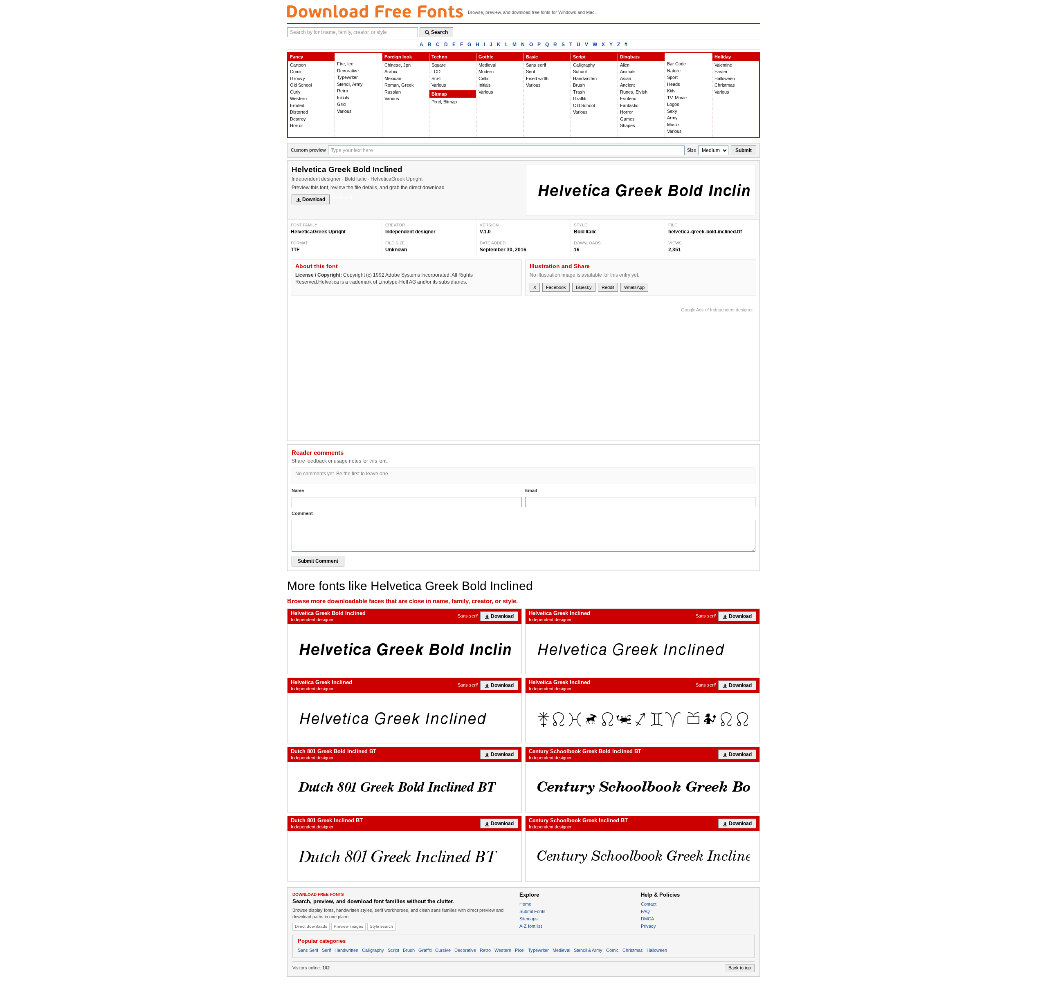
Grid (341, 104)
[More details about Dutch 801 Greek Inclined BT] (404, 856)
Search (439, 32)
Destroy (298, 118)
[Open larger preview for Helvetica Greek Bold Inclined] (640, 190)
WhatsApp (634, 287)
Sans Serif (308, 950)
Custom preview (308, 150)
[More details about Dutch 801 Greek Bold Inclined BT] (404, 787)
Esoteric (628, 98)
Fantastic (629, 105)
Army (672, 117)
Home (525, 904)
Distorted (299, 112)
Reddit (608, 287)
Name (298, 490)
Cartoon (298, 65)
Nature (674, 70)
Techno (439, 56)
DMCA (647, 918)
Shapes (627, 125)
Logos (673, 104)
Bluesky (584, 287)
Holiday (722, 56)
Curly (295, 92)
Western (298, 98)
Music (673, 124)
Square (438, 65)
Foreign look (398, 56)
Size (691, 150)
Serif (530, 71)
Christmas (724, 85)
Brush (579, 85)
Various (344, 111)
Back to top (739, 967)
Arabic (390, 71)
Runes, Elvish (633, 92)
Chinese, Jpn (397, 65)
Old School (301, 85)
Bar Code (676, 63)
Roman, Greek (399, 85)
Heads (673, 84)
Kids (671, 90)
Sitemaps (528, 918)
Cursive (443, 950)
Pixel (519, 950)
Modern (486, 71)
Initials (343, 97)
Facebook (556, 287)
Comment (302, 513)
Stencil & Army (588, 950)
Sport (672, 77)
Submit (743, 150)
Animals (628, 71)
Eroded (297, 105)
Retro (342, 90)
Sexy (672, 111)
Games (627, 118)
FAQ (645, 911)
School (579, 71)
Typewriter (347, 77)
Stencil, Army (350, 84)
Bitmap (439, 94)
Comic (296, 71)
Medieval (487, 65)
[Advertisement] (604, 372)
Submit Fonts (532, 911)
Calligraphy (584, 65)
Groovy (297, 78)
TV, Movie (677, 97)
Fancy (296, 56)
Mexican (392, 78)
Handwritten (585, 78)
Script (579, 56)
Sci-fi (436, 78)
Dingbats (630, 56)
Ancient (627, 85)
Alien (624, 65)
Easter (721, 71)
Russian (392, 92)
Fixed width (537, 78)
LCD (435, 71)
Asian (625, 78)
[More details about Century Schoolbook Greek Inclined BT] (642, 856)
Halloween (724, 78)
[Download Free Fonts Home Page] (375, 11)
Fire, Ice (345, 63)
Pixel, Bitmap (444, 101)
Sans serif (536, 65)
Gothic (486, 56)
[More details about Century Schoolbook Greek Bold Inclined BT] (642, 787)
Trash (579, 92)
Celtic (484, 78)
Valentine (723, 65)
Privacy (648, 926)
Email (531, 490)
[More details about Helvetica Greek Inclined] (642, 649)
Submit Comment (318, 561)
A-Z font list (530, 926)
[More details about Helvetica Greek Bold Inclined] (404, 649)
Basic (532, 56)
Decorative (348, 70)
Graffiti (579, 98)
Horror (296, 125)
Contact (648, 904)
